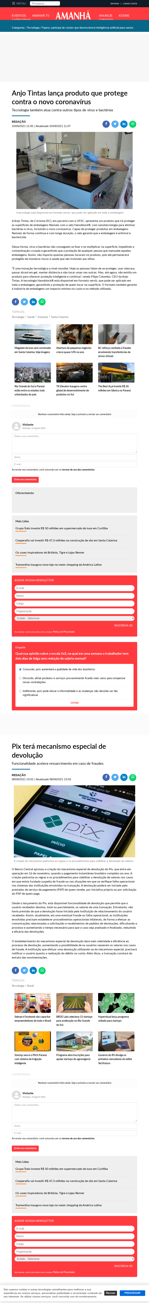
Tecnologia (18, 317)
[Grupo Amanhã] (73, 15)
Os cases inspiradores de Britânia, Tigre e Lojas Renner (49, 552)
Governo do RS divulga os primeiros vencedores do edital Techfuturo (115, 1059)
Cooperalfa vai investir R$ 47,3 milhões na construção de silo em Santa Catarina (66, 540)
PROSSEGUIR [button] (132, 1293)
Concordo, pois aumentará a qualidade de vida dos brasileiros (59, 669)
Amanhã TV (40, 15)
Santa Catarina (60, 317)
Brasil (30, 986)
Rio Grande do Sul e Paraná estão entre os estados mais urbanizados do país (30, 390)
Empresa (43, 317)
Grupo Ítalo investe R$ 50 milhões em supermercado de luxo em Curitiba (61, 528)
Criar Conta (130, 4)
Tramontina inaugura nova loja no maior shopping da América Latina (58, 564)
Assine (124, 15)
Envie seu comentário (25, 479)
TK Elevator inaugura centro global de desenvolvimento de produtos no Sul (72, 390)
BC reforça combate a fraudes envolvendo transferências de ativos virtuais (114, 352)
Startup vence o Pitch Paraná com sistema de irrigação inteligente (31, 1059)
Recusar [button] (110, 1293)
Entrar (114, 4)
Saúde (31, 317)
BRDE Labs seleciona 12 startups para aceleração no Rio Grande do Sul (74, 1021)
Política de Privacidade (63, 632)
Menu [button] (21, 3)
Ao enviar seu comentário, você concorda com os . (53, 470)
